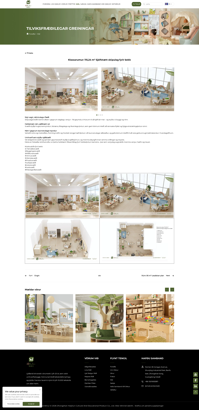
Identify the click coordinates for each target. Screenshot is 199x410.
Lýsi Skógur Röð (91, 373)
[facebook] (195, 380)
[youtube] (195, 374)
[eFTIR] (195, 392)
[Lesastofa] (99, 318)
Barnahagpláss (90, 380)
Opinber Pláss (90, 383)
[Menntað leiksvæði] (150, 318)
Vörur (64, 4)
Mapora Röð (89, 377)
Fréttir (71, 4)
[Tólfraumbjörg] (49, 318)
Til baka (30, 53)
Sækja (83, 4)
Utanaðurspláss (91, 386)
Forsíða (46, 4)
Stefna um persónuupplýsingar (149, 406)
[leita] (144, 4)
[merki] (28, 4)
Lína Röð (88, 370)
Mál (78, 4)
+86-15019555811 (151, 382)
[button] (167, 290)
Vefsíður (116, 4)
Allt (99, 276)
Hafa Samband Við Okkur (99, 4)
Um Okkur (56, 4)
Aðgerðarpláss (90, 367)
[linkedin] (195, 386)
